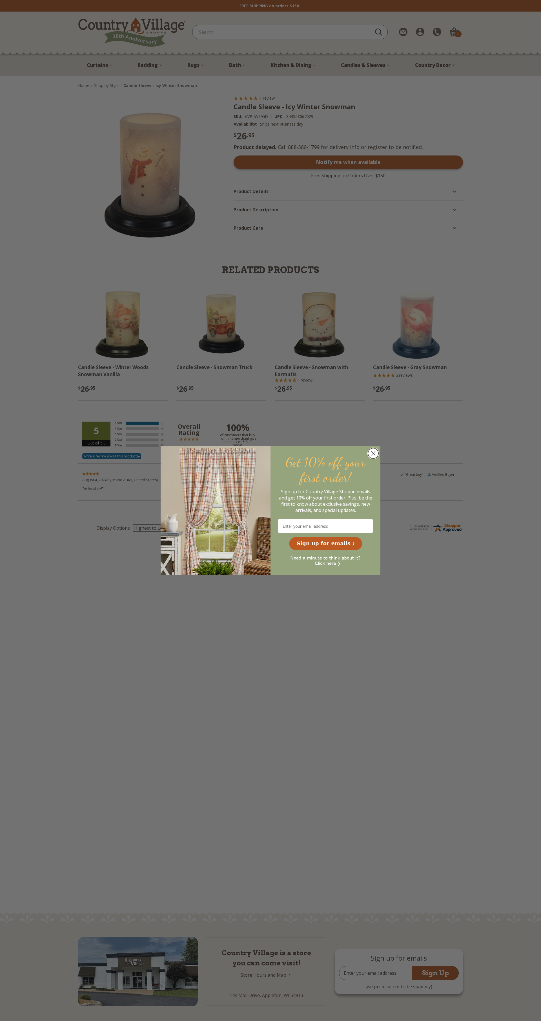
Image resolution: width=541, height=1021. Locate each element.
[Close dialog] (373, 453)
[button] (325, 543)
